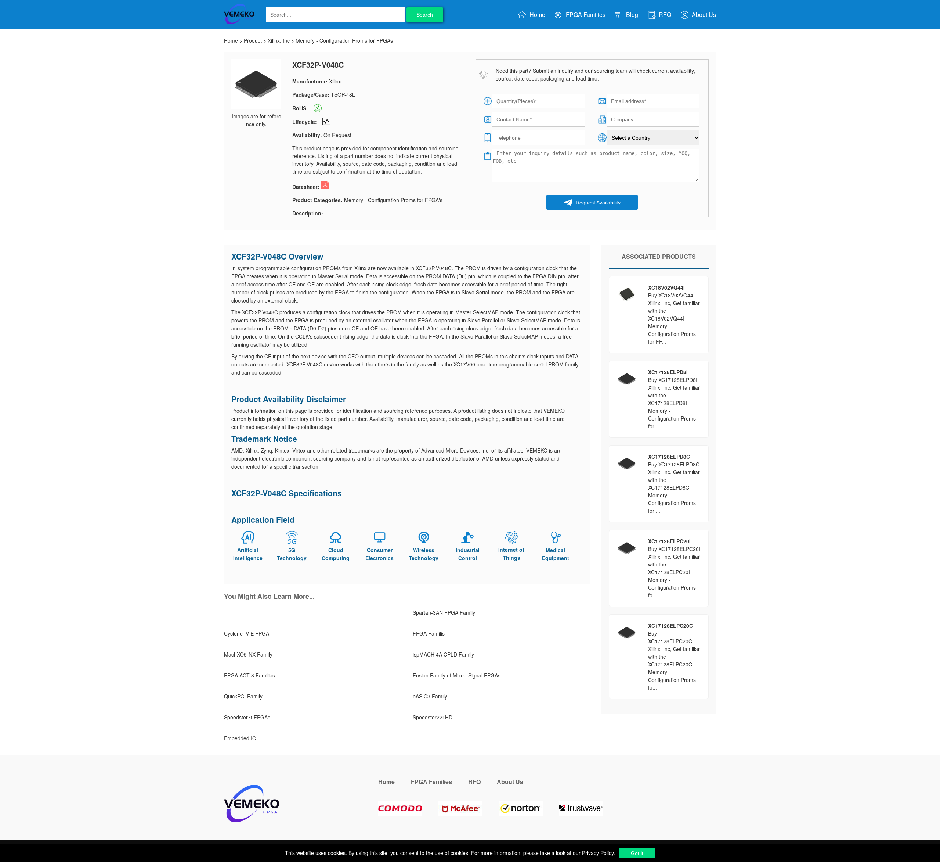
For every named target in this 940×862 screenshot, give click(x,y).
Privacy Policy (597, 852)
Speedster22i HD (432, 717)
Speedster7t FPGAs (247, 717)
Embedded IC (240, 738)
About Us (703, 14)
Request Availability (597, 202)
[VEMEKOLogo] (239, 22)
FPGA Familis (429, 633)
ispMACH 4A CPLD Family (443, 654)
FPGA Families (584, 14)
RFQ (664, 14)
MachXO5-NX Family (248, 654)
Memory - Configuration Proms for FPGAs (344, 40)
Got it (637, 853)
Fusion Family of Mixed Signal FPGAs (456, 675)
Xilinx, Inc (279, 40)
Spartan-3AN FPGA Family (444, 612)
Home (536, 14)
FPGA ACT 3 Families (249, 675)
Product (253, 40)
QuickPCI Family (243, 696)
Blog (631, 14)
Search (424, 15)
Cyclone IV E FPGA (246, 633)
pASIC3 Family (430, 696)
